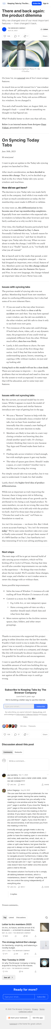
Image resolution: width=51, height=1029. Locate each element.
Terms (42, 1009)
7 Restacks (32, 726)
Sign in (46, 3)
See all (7, 977)
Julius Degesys (13, 790)
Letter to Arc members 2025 (17, 924)
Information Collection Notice (27, 714)
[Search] (46, 917)
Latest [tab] (11, 917)
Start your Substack (19, 1018)
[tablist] (12, 752)
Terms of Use (37, 712)
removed (21, 78)
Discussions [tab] (21, 917)
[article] (25, 930)
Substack (13, 1024)
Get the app (38, 1018)
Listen (45, 29)
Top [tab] (4, 917)
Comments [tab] (7, 752)
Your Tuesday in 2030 (13, 960)
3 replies (13, 894)
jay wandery (12, 775)
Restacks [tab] (18, 752)
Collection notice (25, 1011)
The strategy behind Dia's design (19, 942)
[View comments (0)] (15, 936)
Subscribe (37, 3)
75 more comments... (10, 905)
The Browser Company (17, 28)
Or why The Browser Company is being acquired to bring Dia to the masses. (18, 964)
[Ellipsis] (48, 775)
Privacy (35, 1009)
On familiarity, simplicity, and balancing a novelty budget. (19, 946)
